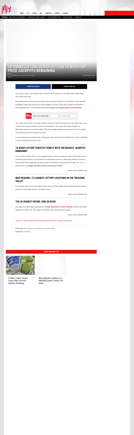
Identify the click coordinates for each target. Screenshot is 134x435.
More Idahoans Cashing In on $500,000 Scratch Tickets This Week (51, 280)
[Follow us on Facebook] (92, 13)
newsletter (40, 228)
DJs (28, 13)
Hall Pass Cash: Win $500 (17, 17)
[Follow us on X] (97, 13)
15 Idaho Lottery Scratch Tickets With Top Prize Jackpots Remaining (18, 280)
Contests (78, 17)
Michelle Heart (15, 75)
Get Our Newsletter (54, 17)
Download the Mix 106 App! (36, 17)
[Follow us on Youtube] (102, 13)
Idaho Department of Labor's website (59, 207)
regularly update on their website (70, 108)
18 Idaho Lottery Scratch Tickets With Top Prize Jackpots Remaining (46, 221)
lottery (34, 228)
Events (57, 13)
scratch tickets (49, 228)
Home (21, 13)
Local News (27, 231)
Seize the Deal (67, 17)
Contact (65, 13)
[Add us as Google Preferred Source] (87, 13)
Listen (34, 13)
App (41, 13)
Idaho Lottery (28, 228)
